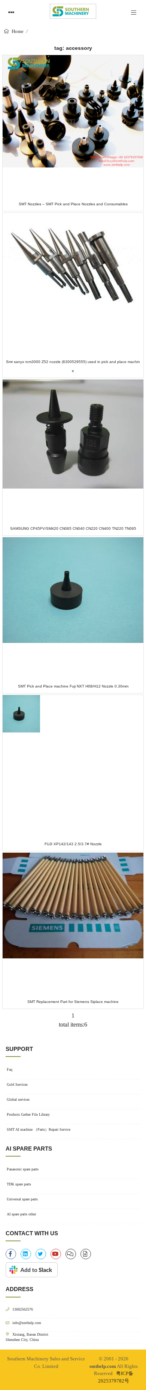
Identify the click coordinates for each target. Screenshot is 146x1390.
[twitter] (41, 1254)
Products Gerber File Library (28, 1114)
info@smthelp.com (26, 1322)
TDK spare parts (19, 1184)
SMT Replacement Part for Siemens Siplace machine (73, 1002)
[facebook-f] (11, 1254)
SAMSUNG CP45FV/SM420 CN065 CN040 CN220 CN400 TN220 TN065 (73, 528)
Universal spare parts (22, 1199)
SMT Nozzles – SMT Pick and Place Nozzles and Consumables (73, 204)
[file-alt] (85, 1254)
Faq (9, 1069)
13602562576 (22, 1309)
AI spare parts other (21, 1214)
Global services (18, 1099)
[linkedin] (26, 1254)
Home (17, 31)
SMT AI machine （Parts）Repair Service (38, 1129)
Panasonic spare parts (23, 1169)
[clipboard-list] (71, 1254)
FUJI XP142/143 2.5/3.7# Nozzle (73, 844)
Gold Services (17, 1084)
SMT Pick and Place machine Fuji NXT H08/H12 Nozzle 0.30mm (73, 686)
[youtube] (56, 1254)
